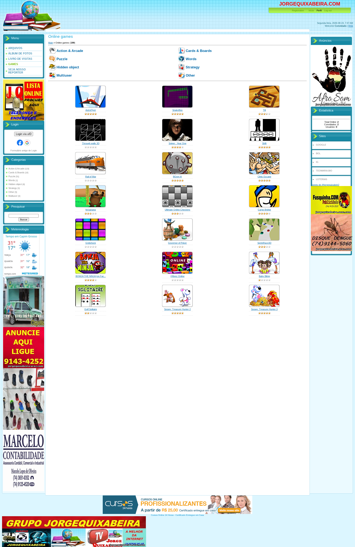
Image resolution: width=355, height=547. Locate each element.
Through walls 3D (90, 143)
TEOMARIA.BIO (324, 170)
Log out (328, 10)
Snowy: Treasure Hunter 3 (264, 309)
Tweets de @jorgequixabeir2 (325, 185)
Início (311, 10)
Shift (264, 143)
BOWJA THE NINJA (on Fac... (91, 276)
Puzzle (11, 176)
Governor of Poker (177, 243)
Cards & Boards (16, 172)
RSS (350, 26)
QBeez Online (177, 276)
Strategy (12, 188)
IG (317, 162)
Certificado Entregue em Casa (189, 515)
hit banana (90, 209)
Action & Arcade (16, 168)
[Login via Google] (27, 142)
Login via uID (23, 134)
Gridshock (90, 243)
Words (11, 180)
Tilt (264, 110)
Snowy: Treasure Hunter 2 (177, 309)
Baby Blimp (264, 276)
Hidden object (15, 184)
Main (50, 42)
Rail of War (90, 176)
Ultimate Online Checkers (177, 209)
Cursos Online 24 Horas (162, 515)
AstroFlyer (90, 110)
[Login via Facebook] (20, 143)
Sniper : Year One (177, 143)
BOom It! (177, 176)
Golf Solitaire (90, 309)
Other (11, 192)
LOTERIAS (321, 179)
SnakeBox (177, 110)
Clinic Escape (264, 176)
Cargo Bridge (264, 209)
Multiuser (12, 196)
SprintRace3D (264, 243)
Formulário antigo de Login (23, 150)
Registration (298, 10)
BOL (318, 153)
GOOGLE (321, 145)
